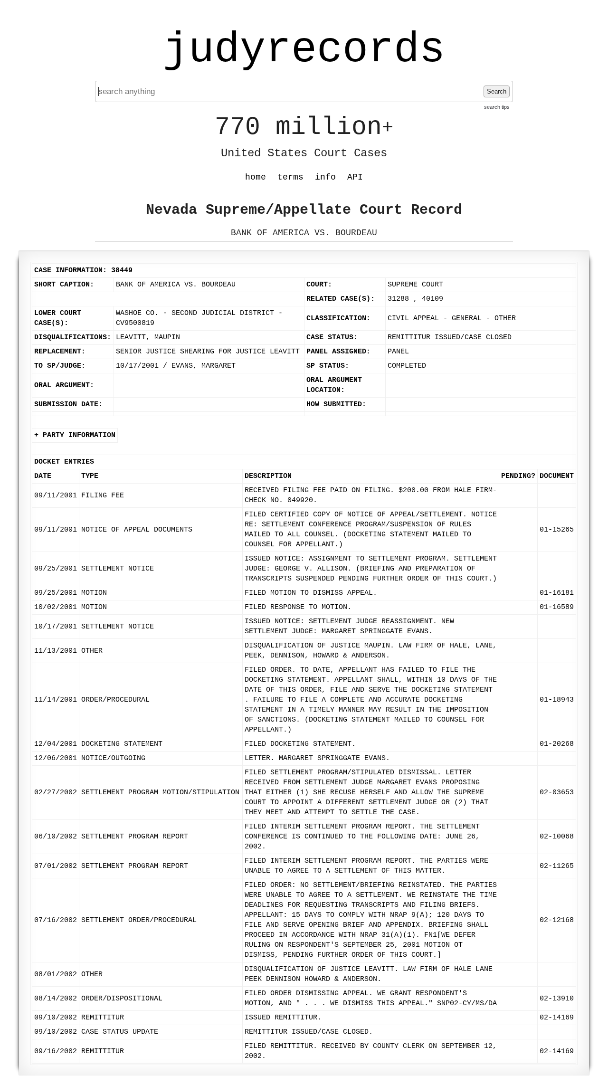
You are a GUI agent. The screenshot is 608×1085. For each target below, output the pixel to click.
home (255, 177)
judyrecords (304, 50)
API (355, 177)
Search (496, 91)
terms (290, 177)
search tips (497, 107)
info (325, 177)
